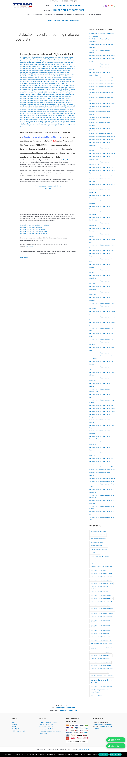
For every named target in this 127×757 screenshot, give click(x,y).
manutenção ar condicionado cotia (100, 605)
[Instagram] (106, 6)
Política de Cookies (115, 754)
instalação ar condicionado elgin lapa (36, 94)
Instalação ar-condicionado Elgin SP (31, 227)
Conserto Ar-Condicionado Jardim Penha (102, 353)
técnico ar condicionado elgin (41, 125)
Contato (14, 727)
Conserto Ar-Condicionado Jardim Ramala (102, 176)
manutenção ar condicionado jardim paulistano (100, 626)
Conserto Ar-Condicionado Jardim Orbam (102, 467)
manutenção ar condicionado (98, 570)
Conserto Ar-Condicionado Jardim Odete (101, 481)
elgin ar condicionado (42, 59)
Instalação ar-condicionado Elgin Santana (32, 229)
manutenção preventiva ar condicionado (99, 691)
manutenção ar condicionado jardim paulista (100, 621)
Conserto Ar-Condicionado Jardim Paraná (102, 408)
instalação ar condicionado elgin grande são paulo (44, 83)
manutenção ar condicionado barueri (100, 591)
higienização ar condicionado (100, 563)
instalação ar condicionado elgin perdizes (33, 100)
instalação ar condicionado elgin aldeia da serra (39, 61)
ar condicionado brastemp (98, 531)
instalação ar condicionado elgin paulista (32, 98)
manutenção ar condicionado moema (100, 636)
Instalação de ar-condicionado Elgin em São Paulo (47, 54)
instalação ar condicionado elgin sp (36, 108)
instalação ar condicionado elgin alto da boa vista (42, 62)
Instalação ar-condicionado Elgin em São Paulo (34, 225)
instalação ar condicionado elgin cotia (39, 79)
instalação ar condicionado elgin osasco (32, 96)
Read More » (24, 257)
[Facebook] (103, 6)
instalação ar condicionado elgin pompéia (58, 102)
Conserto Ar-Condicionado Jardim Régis (101, 133)
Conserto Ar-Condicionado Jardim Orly (101, 458)
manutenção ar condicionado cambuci (101, 595)
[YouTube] (112, 6)
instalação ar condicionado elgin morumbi (61, 94)
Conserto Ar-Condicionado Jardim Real (101, 167)
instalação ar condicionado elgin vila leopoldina (34, 111)
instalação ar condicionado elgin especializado (40, 81)
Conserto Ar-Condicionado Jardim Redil (101, 139)
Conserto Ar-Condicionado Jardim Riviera (102, 84)
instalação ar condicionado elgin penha (57, 98)
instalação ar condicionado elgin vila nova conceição (42, 113)
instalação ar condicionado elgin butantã (49, 70)
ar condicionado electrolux (98, 538)
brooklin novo (95, 553)
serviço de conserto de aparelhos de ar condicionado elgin (42, 123)
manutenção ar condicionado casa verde (101, 601)
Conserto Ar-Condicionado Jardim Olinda (102, 478)
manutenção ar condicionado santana (101, 665)
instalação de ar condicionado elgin (40, 121)
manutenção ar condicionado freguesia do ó (102, 609)
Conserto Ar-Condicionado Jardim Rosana (102, 55)
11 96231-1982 (72, 710)
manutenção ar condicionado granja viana (102, 613)
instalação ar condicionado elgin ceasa (32, 74)
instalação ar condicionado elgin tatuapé (32, 110)
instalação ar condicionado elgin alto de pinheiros (46, 64)
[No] (125, 754)
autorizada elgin (60, 57)
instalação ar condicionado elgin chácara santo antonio (37, 76)
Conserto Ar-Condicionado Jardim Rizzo (101, 81)
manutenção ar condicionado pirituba (100, 662)
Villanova (101, 695)
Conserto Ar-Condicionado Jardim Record (102, 153)
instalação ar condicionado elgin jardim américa (53, 89)
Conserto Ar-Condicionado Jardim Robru (101, 78)
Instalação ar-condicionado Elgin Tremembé (33, 233)
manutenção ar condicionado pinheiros (101, 655)
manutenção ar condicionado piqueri (100, 658)
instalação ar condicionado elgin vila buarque (59, 110)
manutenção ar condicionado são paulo (101, 681)
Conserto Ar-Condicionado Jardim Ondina (102, 470)
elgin (34, 59)
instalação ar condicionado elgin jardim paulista (57, 91)
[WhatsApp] (114, 6)
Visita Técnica (16, 729)
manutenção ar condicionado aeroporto (101, 576)
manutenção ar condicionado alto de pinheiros (100, 587)
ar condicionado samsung (99, 549)
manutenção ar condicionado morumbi (101, 640)
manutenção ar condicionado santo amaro (102, 668)
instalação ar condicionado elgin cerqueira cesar (59, 74)
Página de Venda (84, 749)
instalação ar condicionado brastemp (101, 566)
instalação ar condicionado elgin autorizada (54, 66)
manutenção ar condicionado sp (99, 672)
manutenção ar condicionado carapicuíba (101, 598)
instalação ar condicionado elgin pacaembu (58, 96)
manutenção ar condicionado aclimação (101, 573)
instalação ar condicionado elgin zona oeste (44, 119)
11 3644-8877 (74, 5)
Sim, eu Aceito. (103, 754)
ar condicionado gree (96, 545)
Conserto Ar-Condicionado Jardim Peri (101, 339)
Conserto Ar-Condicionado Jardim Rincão (102, 103)
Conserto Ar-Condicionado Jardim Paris (101, 405)
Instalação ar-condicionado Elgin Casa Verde (33, 231)
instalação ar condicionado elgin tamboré (60, 108)
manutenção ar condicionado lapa (100, 633)
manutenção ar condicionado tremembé (101, 686)
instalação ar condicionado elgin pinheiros (59, 100)
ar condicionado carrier (98, 535)
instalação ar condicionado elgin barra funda (52, 68)
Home (13, 722)
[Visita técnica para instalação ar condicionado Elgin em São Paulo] (48, 198)
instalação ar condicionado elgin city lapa (40, 78)
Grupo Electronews (69, 160)
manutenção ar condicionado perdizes (101, 652)
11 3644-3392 (58, 5)
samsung (93, 695)
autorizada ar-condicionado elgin (44, 57)
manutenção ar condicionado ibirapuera (101, 616)
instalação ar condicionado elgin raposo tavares (34, 104)
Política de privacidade (18, 731)
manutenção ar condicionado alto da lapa (102, 583)
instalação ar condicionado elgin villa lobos (44, 115)
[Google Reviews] (109, 6)
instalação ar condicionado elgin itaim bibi (54, 87)
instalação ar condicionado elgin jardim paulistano (35, 93)
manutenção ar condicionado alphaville (101, 580)
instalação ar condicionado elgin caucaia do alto (54, 72)
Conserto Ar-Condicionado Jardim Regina (102, 136)
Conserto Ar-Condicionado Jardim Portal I (102, 250)
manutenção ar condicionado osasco (101, 643)
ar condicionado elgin (26, 57)
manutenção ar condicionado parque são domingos (101, 647)
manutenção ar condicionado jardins (100, 630)
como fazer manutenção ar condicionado (100, 558)
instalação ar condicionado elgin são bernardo (39, 106)
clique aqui (29, 247)
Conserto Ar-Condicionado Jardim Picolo (102, 303)
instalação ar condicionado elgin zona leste (45, 117)
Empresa (14, 724)
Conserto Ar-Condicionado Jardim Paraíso (102, 411)
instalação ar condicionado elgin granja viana (54, 85)
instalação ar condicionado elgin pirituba (32, 102)
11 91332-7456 (60, 10)
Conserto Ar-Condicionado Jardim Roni (101, 64)
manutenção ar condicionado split (102, 676)
